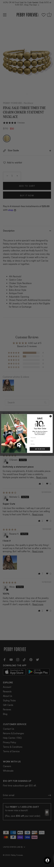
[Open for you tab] (47, 860)
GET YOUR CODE (40, 449)
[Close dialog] (51, 416)
